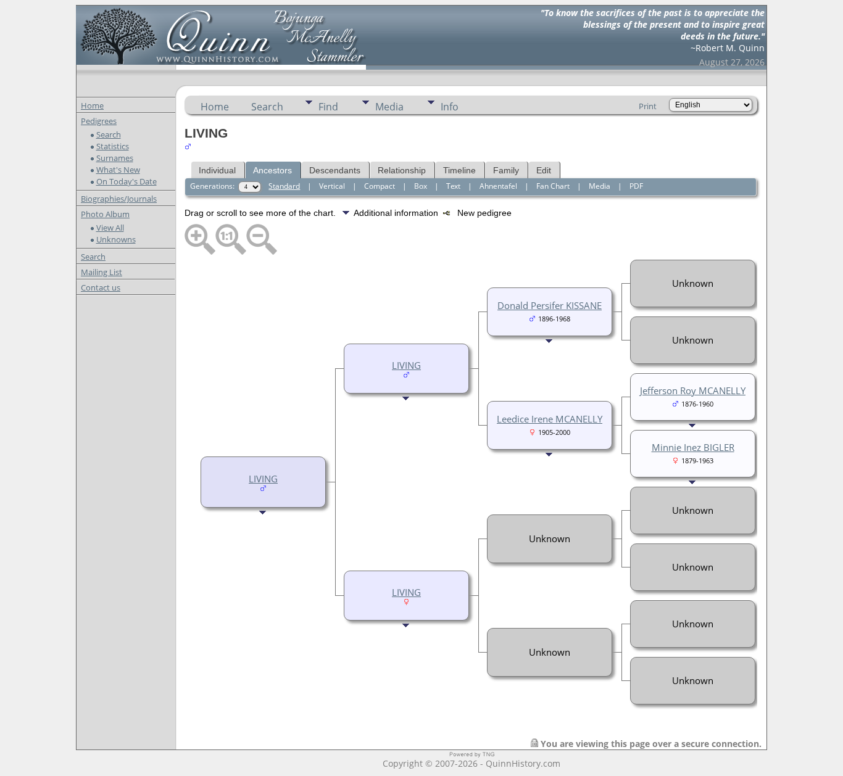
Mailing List (101, 272)
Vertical (332, 186)
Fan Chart (553, 186)
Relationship (402, 170)
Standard (284, 186)
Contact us (100, 287)
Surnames (114, 157)
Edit (543, 170)
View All (110, 227)
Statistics (112, 146)
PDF (636, 186)
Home (92, 105)
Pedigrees (99, 120)
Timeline (459, 170)
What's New (118, 169)
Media (389, 107)
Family (506, 170)
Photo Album (105, 214)
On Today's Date (126, 181)
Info (450, 107)
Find (328, 107)
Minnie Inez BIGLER (693, 447)
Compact (379, 186)
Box (420, 186)
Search (108, 134)
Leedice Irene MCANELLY (549, 419)
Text (453, 186)
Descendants (334, 170)
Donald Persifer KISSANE (549, 305)
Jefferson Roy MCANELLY (692, 390)
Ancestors (272, 170)
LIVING (263, 479)
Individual (217, 170)
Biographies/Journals (119, 198)
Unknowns (116, 239)
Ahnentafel (498, 186)
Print (648, 106)
